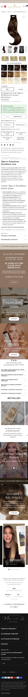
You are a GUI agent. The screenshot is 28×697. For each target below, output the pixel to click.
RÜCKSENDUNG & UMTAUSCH (9, 239)
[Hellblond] (11, 81)
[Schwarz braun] (11, 68)
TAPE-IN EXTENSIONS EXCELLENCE (20, 11)
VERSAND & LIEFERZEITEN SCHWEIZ (11, 393)
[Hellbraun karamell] (17, 74)
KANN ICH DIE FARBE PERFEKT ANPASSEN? (9, 380)
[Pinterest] (8, 145)
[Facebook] (2, 145)
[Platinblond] (17, 81)
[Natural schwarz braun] (24, 68)
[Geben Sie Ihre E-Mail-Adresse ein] (25, 663)
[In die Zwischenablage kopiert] (13, 145)
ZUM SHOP (9, 11)
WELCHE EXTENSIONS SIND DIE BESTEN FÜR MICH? (12, 375)
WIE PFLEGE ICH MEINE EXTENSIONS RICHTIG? (11, 385)
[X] (5, 145)
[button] (14, 319)
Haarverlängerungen (9, 365)
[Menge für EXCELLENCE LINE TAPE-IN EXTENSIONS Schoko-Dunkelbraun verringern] (2, 116)
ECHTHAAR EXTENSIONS (10, 639)
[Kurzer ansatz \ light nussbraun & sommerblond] (24, 81)
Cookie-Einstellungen (5, 693)
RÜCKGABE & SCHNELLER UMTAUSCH (11, 389)
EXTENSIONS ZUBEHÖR (9, 634)
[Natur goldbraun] (11, 74)
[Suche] (24, 6)
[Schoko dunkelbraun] (17, 68)
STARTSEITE (3, 11)
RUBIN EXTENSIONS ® (9, 629)
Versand (7, 101)
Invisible (20, 89)
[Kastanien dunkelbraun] (4, 74)
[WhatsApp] (10, 145)
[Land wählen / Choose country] (5, 6)
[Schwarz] (4, 68)
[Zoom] (24, 16)
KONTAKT (4, 644)
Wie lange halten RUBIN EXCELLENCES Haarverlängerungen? (12, 370)
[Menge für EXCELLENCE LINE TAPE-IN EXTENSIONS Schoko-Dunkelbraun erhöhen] (6, 116)
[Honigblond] (24, 74)
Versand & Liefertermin (8, 236)
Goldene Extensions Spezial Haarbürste (16, 560)
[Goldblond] (4, 81)
